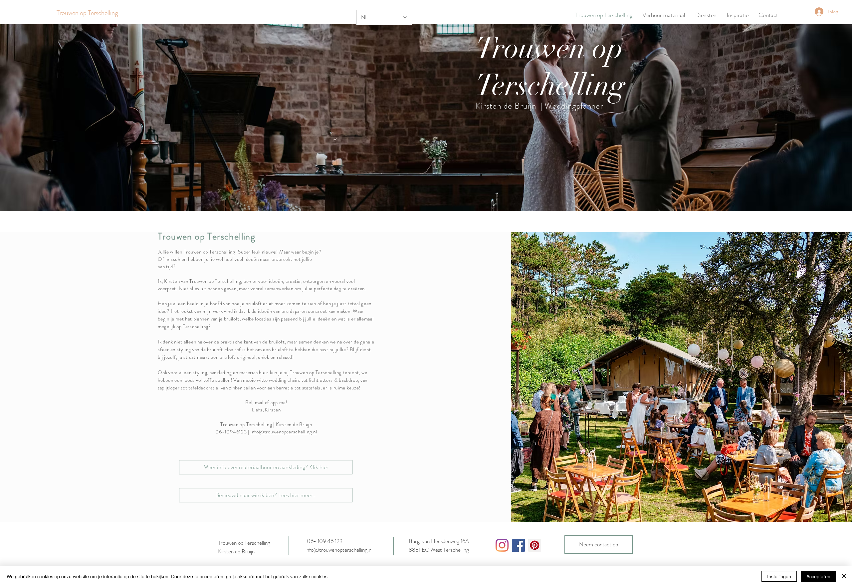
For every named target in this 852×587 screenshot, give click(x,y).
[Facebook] (518, 545)
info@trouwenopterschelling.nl (284, 431)
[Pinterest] (534, 545)
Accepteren (818, 576)
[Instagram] (502, 545)
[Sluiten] (844, 576)
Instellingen (779, 576)
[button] (426, 117)
